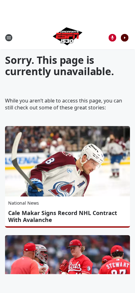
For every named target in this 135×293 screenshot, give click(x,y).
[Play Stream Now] (124, 37)
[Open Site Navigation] (9, 37)
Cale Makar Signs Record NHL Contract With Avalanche (62, 216)
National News (23, 203)
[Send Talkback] (112, 37)
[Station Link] (67, 37)
